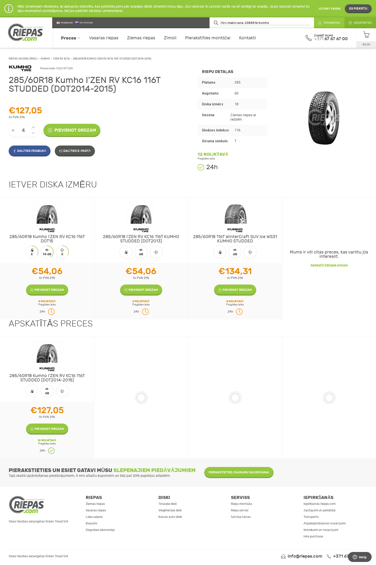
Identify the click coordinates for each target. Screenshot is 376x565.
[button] (33, 127)
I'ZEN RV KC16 (61, 58)
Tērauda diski (167, 504)
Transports (311, 517)
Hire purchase (313, 536)
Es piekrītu (358, 8)
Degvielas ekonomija (100, 530)
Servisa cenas (241, 517)
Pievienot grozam (75, 130)
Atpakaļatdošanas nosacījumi (325, 523)
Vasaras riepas (103, 37)
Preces (68, 38)
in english (67, 23)
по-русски (86, 23)
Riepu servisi (239, 510)
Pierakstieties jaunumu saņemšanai (239, 472)
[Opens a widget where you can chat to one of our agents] (360, 557)
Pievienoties (332, 22)
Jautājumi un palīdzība (320, 510)
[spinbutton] (24, 130)
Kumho (45, 58)
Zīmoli (170, 37)
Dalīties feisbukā (31, 151)
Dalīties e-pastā (77, 151)
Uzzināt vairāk (330, 8)
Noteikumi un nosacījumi (321, 530)
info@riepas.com (305, 556)
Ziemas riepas (141, 37)
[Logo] (26, 32)
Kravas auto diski (170, 517)
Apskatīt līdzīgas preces (329, 265)
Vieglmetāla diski (170, 510)
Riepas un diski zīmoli (23, 58)
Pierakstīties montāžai (207, 37)
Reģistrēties (363, 22)
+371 (331, 38)
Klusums (91, 523)
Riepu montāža (241, 504)
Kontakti (247, 37)
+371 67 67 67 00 (350, 556)
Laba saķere (94, 517)
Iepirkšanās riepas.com (320, 504)
